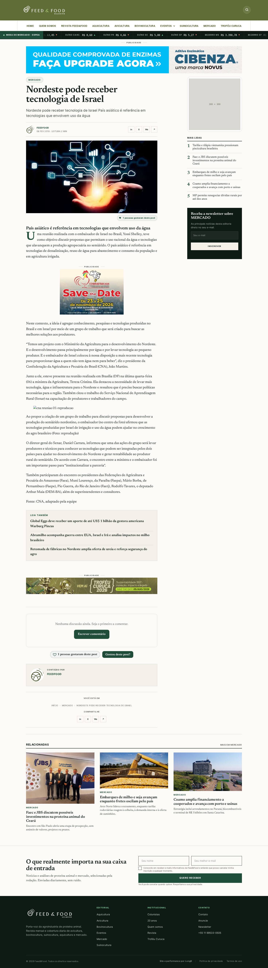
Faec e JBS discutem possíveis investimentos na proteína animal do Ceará (214, 160)
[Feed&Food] (49, 913)
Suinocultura (189, 26)
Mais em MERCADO (231, 745)
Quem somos (155, 926)
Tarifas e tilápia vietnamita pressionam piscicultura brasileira (215, 147)
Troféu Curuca (231, 26)
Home (30, 26)
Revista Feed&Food (74, 26)
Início (54, 705)
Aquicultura (100, 26)
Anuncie (203, 920)
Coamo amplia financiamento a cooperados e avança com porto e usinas (216, 186)
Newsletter (204, 926)
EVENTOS (166, 26)
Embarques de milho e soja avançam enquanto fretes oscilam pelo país (214, 174)
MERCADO (209, 26)
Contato (203, 914)
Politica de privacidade (211, 961)
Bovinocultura (145, 26)
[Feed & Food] (44, 10)
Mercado (102, 939)
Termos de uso (234, 961)
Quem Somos (47, 26)
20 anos (152, 920)
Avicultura (121, 26)
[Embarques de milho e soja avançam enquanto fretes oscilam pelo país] (134, 770)
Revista (151, 932)
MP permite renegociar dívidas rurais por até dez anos (217, 197)
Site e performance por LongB (176, 961)
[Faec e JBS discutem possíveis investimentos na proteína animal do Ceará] (60, 778)
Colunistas (153, 914)
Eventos (101, 932)
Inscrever (214, 246)
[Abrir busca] (247, 10)
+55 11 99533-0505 (209, 932)
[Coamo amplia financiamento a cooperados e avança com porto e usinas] (208, 771)
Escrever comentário (92, 634)
